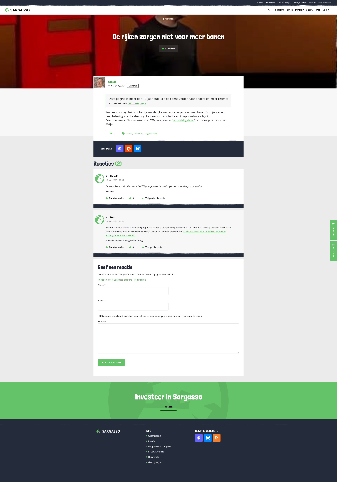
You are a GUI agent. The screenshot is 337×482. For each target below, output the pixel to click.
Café (318, 10)
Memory (299, 10)
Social (309, 10)
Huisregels (153, 457)
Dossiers (279, 10)
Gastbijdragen (155, 462)
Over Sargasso (324, 2)
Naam (101, 285)
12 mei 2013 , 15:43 (115, 221)
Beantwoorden (116, 198)
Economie (133, 86)
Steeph (112, 81)
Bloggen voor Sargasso (160, 446)
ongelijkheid (151, 133)
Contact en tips (283, 2)
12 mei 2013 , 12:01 (115, 180)
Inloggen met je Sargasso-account (115, 279)
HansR (114, 176)
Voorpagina (169, 19)
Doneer (260, 2)
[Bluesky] (208, 438)
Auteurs (312, 2)
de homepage (137, 103)
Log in (326, 10)
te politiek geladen (183, 120)
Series (290, 10)
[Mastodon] (199, 438)
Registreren (140, 279)
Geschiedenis (154, 435)
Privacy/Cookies (300, 2)
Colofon (152, 441)
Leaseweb (270, 2)
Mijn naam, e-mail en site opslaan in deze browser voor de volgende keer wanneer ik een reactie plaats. (151, 316)
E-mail (101, 300)
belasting (138, 133)
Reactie (101, 321)
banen (129, 133)
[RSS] (216, 438)
